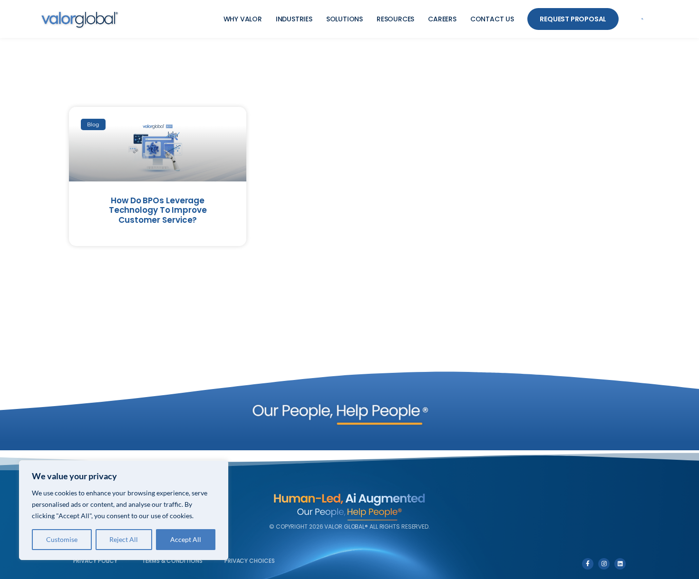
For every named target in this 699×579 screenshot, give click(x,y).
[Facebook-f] (587, 564)
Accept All (185, 539)
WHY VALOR (242, 19)
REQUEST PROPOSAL (573, 19)
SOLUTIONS (344, 19)
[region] (123, 510)
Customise (62, 539)
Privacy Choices (249, 561)
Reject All (123, 539)
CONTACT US (492, 19)
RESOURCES (395, 19)
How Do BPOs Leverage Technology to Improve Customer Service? (158, 210)
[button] (642, 19)
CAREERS (442, 19)
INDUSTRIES (294, 19)
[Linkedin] (620, 564)
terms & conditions (172, 561)
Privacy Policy (95, 561)
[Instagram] (604, 564)
